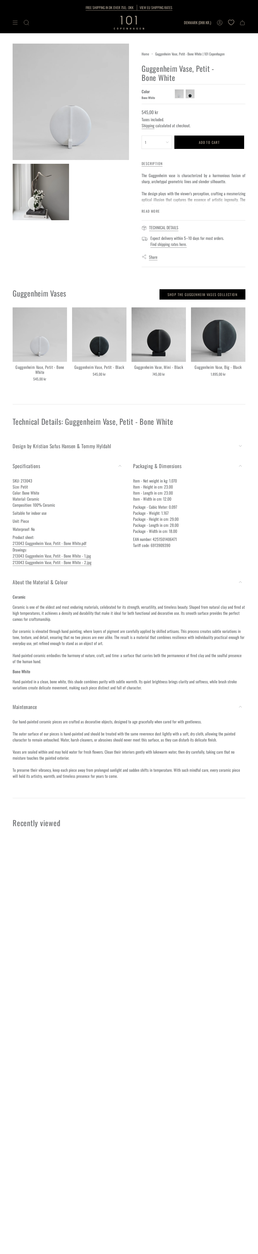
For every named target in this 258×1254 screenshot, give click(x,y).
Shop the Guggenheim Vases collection (202, 294)
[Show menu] (15, 22)
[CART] (242, 22)
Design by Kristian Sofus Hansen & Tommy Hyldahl (62, 446)
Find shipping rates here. (168, 244)
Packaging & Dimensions (157, 466)
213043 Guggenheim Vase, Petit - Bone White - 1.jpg (52, 556)
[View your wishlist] (231, 22)
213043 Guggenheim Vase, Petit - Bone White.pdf (49, 543)
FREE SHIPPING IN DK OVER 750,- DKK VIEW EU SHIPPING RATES (129, 7)
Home (145, 53)
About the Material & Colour (40, 582)
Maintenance (25, 707)
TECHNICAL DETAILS (163, 227)
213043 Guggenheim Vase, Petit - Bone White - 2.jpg (52, 562)
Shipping (148, 125)
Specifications (26, 466)
